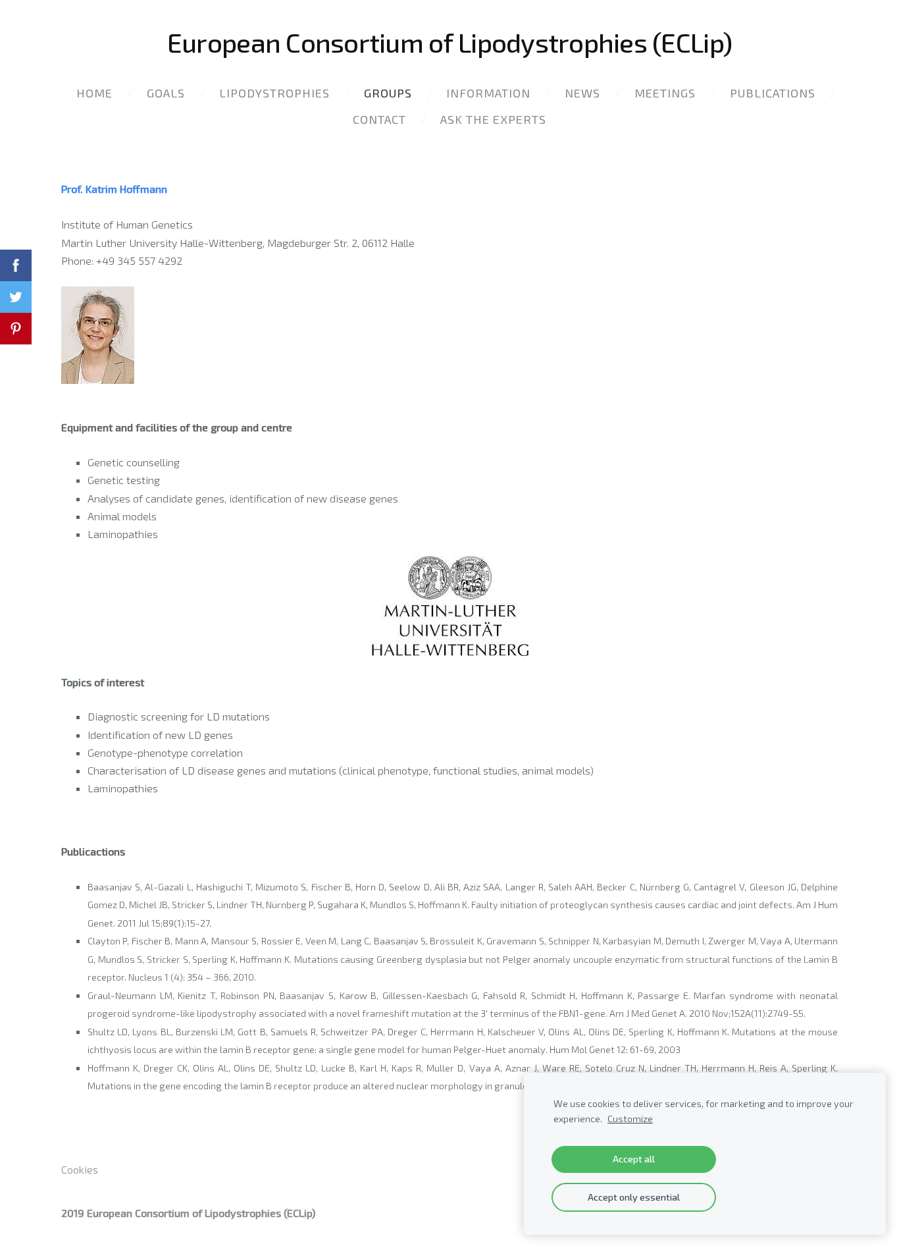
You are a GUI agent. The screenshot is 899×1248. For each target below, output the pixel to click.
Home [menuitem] (94, 93)
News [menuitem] (582, 93)
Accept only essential (634, 1197)
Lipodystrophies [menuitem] (274, 93)
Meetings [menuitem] (665, 93)
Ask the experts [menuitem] (493, 119)
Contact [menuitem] (379, 119)
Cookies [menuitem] (79, 1169)
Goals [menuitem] (166, 93)
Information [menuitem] (488, 93)
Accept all (634, 1158)
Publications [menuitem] (772, 93)
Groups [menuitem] (388, 93)
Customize (630, 1118)
